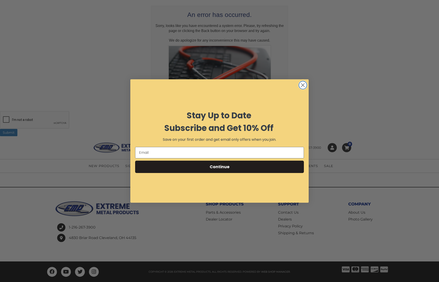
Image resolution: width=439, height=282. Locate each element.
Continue (220, 167)
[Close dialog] (303, 85)
